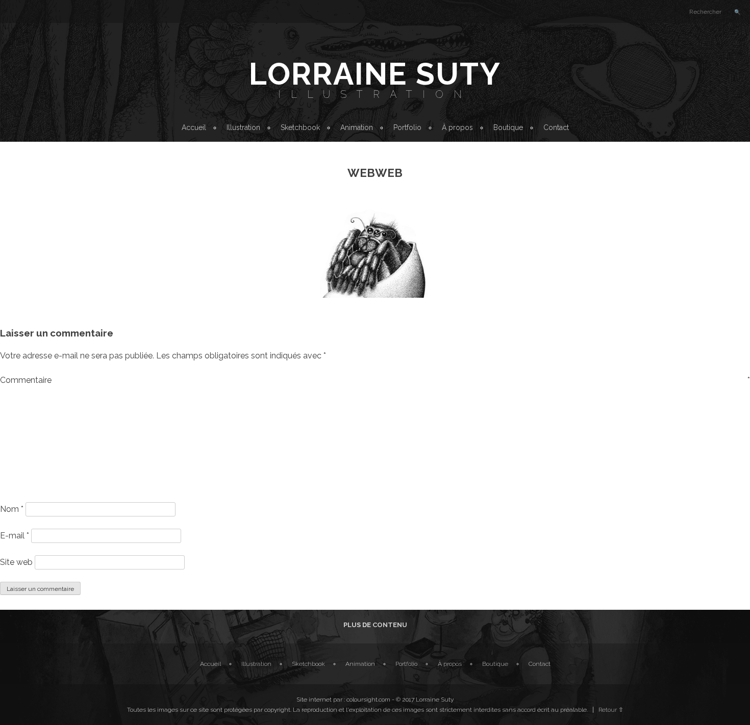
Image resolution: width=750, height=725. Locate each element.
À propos (457, 127)
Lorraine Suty (375, 74)
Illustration (375, 94)
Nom (11, 509)
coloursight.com (368, 699)
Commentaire (375, 380)
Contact (556, 127)
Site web (16, 562)
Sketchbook (300, 127)
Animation (356, 127)
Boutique (508, 127)
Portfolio (407, 127)
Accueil (194, 127)
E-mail (14, 535)
